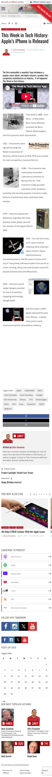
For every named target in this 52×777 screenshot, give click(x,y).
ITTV (31, 399)
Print (49, 23)
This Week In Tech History (10, 29)
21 (39, 682)
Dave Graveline (26, 395)
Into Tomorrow (10, 399)
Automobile (29, 390)
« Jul (3, 701)
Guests (12, 527)
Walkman (8, 408)
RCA (14, 404)
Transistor (31, 404)
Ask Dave (5, 527)
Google (39, 395)
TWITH (41, 404)
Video (23, 29)
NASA (6, 404)
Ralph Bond (32, 756)
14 (39, 676)
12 (26, 676)
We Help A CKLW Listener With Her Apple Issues (23, 531)
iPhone (23, 399)
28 (39, 688)
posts (20, 436)
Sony (21, 404)
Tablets (19, 527)
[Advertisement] (26, 61)
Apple (18, 390)
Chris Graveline (10, 395)
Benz (40, 390)
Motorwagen (41, 399)
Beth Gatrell (6, 756)
